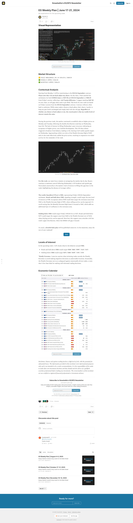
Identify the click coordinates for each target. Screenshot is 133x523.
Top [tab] (40, 452)
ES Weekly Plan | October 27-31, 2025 (51, 467)
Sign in (128, 3)
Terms (69, 512)
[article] (66, 459)
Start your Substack (62, 516)
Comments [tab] (42, 423)
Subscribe (120, 3)
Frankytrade (45, 437)
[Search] (110, 3)
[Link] (36, 25)
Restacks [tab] (48, 423)
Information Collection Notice (66, 395)
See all (41, 488)
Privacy (65, 512)
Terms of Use (74, 394)
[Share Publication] (114, 3)
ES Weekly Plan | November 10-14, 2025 (52, 478)
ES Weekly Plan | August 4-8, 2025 (50, 456)
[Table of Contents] (2, 262)
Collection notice (76, 512)
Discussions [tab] (50, 452)
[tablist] (45, 423)
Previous (44, 412)
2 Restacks (56, 401)
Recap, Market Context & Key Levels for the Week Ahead (53, 458)
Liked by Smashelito (48, 439)
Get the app (74, 516)
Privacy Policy (78, 395)
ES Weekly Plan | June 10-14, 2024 (70, 174)
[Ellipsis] (94, 437)
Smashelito (45, 16)
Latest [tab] (44, 452)
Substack (59, 519)
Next (89, 412)
